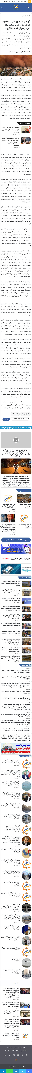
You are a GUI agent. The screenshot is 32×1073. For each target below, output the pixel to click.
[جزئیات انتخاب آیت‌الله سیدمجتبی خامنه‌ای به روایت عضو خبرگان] (26, 930)
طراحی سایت (22, 1067)
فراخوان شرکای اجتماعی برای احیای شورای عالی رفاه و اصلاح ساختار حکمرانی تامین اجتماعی (11, 617)
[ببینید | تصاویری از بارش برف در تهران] (26, 952)
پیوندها (13, 1050)
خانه (28, 16)
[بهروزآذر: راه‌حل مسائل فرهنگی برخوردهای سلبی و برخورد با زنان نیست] (25, 1035)
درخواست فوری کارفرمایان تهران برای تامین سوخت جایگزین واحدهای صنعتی (11, 592)
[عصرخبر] (16, 7)
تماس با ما (7, 1050)
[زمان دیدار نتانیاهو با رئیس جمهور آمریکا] (24, 518)
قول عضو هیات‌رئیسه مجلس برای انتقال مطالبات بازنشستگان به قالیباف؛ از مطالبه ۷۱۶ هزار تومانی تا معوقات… (10, 641)
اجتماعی (24, 16)
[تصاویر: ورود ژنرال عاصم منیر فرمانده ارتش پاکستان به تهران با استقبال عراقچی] (26, 875)
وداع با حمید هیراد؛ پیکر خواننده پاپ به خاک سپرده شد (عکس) (10, 938)
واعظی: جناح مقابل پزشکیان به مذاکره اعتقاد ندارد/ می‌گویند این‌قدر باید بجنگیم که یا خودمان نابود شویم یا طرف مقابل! (10, 773)
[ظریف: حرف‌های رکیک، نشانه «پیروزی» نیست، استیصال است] (26, 897)
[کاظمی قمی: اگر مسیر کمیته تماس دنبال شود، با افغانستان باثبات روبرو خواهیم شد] (26, 129)
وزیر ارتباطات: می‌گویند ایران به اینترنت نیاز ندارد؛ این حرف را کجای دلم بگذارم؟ (10, 862)
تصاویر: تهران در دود (15, 959)
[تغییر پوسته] (2, 8)
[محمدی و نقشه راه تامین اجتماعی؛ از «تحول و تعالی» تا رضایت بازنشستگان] (26, 633)
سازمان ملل (25, 414)
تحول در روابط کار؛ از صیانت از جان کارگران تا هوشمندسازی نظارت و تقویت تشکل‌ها (10, 583)
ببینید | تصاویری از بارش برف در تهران (11, 948)
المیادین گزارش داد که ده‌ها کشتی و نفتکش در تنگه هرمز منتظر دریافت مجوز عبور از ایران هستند (11, 784)
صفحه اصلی (24, 1050)
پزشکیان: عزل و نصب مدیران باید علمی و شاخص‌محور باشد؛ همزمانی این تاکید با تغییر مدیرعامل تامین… (10, 649)
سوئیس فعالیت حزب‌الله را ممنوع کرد (25, 505)
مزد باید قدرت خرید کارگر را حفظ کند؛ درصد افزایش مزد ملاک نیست (11, 599)
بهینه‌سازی (14, 1067)
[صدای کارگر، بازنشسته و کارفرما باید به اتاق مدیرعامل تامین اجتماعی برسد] (26, 626)
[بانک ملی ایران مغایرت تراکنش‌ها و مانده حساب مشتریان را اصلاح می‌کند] (25, 1013)
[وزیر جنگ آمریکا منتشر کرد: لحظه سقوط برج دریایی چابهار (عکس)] (26, 819)
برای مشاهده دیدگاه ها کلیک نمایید (16, 540)
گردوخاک (14, 414)
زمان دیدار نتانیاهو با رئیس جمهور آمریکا (24, 525)
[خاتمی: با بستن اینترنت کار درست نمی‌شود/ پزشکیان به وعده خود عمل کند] (26, 764)
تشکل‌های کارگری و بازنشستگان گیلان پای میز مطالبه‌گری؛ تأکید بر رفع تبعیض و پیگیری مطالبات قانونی (10, 658)
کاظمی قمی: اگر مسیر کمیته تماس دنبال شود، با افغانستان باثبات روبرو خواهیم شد (10, 129)
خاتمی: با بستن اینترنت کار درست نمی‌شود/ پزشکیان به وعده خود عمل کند (11, 762)
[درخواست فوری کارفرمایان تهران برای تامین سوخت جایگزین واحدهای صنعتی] (26, 592)
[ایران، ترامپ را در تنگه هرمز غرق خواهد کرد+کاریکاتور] (26, 853)
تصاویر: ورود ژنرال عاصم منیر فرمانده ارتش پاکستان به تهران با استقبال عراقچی (11, 873)
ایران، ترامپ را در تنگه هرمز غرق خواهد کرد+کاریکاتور (10, 850)
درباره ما (18, 1050)
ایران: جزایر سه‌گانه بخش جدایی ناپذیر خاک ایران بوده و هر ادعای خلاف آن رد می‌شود (8, 506)
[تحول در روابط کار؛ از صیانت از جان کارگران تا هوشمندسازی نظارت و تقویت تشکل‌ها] (26, 584)
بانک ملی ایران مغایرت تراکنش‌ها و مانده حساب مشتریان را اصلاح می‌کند (10, 1013)
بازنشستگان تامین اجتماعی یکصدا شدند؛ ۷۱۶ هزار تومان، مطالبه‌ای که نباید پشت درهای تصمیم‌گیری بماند (10, 608)
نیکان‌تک (9, 1067)
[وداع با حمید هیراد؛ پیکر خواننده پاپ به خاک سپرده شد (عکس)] (26, 941)
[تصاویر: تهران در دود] (26, 963)
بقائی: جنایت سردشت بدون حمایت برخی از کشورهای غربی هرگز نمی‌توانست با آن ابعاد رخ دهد (11, 828)
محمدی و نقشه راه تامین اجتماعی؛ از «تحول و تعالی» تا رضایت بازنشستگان (10, 632)
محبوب (16, 983)
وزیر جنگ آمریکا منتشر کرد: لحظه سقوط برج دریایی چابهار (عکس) (12, 816)
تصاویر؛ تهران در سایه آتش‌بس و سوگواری (12, 883)
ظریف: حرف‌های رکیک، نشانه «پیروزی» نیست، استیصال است (10, 894)
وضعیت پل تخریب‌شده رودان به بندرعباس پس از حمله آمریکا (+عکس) (10, 805)
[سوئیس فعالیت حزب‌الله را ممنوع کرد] (24, 498)
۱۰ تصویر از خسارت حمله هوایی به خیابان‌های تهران (11, 971)
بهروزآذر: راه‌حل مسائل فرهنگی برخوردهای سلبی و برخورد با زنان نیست (10, 1035)
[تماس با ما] (16, 1060)
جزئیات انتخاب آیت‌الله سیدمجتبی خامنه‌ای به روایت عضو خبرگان (12, 927)
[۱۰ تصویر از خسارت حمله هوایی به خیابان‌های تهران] (26, 974)
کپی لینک (6, 419)
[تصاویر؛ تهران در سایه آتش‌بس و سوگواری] (26, 886)
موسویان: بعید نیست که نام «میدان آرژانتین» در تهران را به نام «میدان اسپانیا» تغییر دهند (11, 795)
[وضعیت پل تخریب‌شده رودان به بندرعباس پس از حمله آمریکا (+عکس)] (26, 808)
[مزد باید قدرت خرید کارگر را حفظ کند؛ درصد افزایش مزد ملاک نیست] (26, 601)
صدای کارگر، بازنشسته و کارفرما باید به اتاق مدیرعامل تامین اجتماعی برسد (10, 624)
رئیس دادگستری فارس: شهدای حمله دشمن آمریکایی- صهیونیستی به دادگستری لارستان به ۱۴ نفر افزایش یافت (11, 918)
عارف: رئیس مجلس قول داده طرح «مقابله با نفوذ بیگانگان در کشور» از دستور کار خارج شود (10, 1004)
